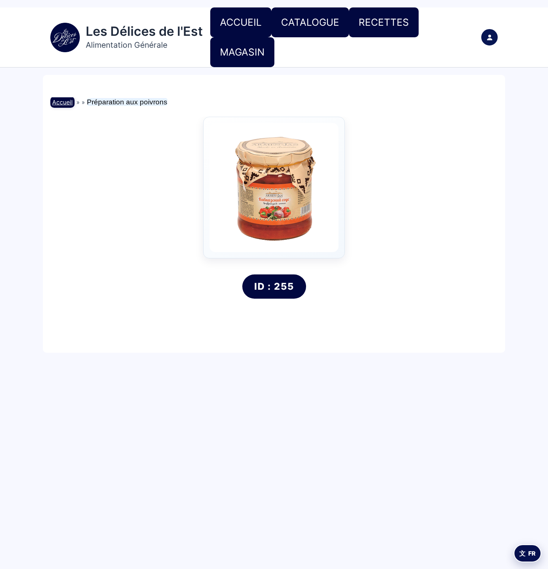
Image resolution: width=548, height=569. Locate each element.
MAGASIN (242, 52)
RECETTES (384, 22)
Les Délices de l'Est (144, 31)
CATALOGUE (310, 22)
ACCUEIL (241, 22)
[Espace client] (489, 37)
